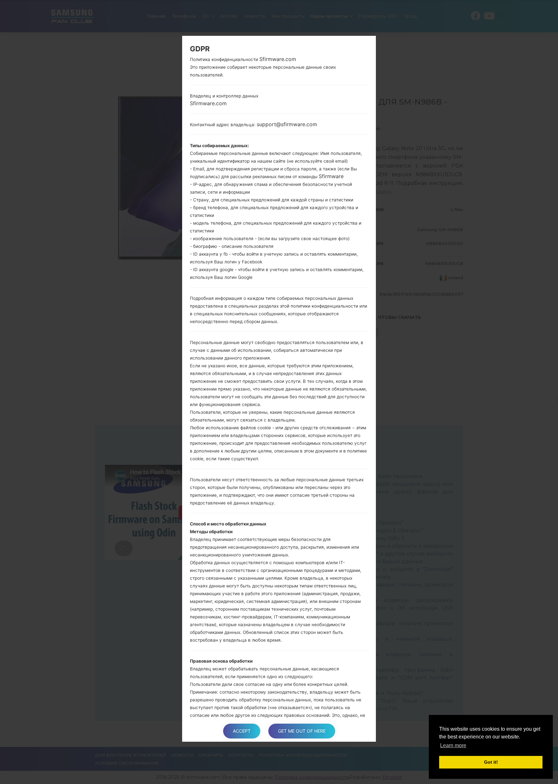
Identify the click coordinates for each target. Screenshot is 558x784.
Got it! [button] (491, 762)
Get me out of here (302, 731)
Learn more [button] (453, 745)
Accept (242, 731)
